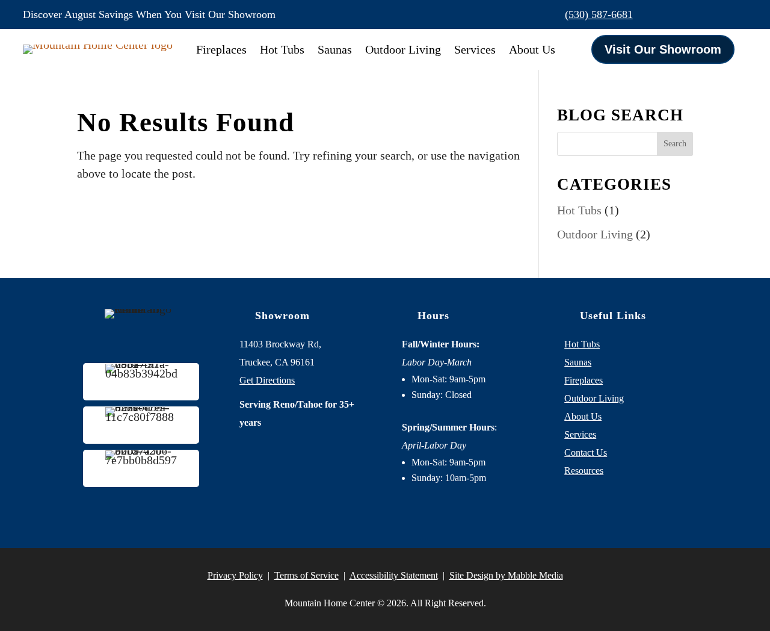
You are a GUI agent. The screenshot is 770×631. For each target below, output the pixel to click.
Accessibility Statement (394, 575)
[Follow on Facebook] (687, 14)
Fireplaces (221, 49)
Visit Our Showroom (663, 49)
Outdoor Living (403, 49)
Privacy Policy (235, 575)
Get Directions (267, 380)
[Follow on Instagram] (712, 14)
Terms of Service (306, 575)
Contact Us (585, 452)
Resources (583, 470)
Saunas (335, 49)
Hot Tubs (282, 49)
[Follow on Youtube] (737, 14)
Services (475, 49)
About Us (532, 49)
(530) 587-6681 (599, 14)
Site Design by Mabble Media (506, 575)
